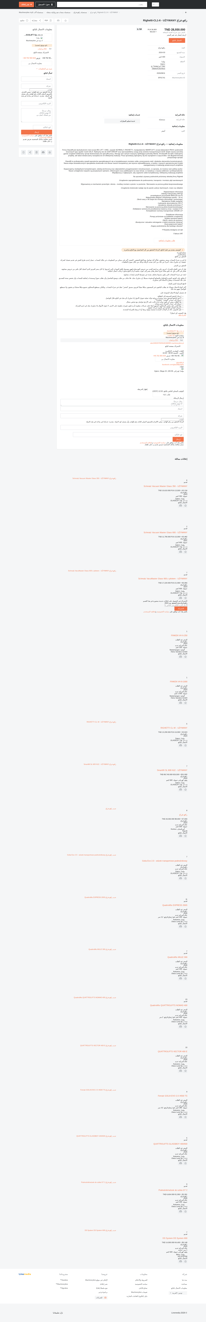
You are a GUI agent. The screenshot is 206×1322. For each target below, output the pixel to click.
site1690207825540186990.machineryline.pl (167, 343)
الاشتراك (181, 609)
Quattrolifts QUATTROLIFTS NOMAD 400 (168, 1005)
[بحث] (144, 4)
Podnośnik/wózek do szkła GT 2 (173, 1190)
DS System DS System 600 (175, 1238)
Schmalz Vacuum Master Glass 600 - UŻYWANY (165, 532)
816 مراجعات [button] (173, 340)
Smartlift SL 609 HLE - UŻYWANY (172, 770)
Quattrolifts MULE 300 (177, 957)
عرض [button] (168, 356)
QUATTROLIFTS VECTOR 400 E (172, 1051)
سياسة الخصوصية (159, 443)
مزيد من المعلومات (45, 69)
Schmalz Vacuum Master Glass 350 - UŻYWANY (165, 486)
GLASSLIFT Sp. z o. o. (175, 331)
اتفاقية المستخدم (146, 443)
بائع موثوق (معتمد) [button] (173, 333)
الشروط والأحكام (141, 1280)
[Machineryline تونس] (174, 4)
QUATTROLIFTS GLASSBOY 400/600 (170, 1144)
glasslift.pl (180, 363)
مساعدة (184, 1284)
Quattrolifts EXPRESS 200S (174, 905)
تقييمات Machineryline (139, 1292)
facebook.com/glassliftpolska (173, 364)
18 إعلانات (171, 335)
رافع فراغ (161, 48)
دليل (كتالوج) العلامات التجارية (137, 1296)
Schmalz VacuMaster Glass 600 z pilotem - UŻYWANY (162, 579)
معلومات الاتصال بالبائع (179, 1288)
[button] (65, 20)
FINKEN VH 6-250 (179, 635)
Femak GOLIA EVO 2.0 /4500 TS (172, 1096)
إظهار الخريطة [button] (142, 389)
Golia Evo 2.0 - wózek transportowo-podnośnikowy (164, 861)
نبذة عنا (184, 1280)
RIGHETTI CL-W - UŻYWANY (174, 728)
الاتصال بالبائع (177, 40)
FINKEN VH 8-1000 (178, 682)
